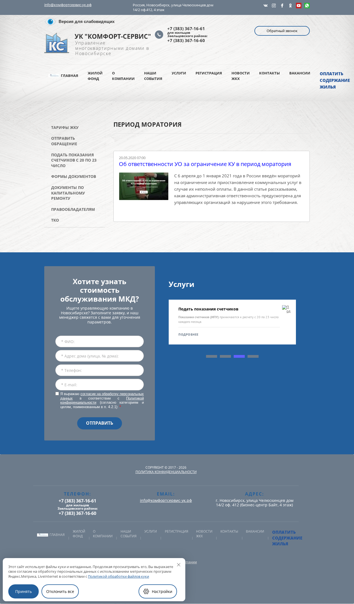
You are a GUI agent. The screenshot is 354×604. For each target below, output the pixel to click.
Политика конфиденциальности (166, 472)
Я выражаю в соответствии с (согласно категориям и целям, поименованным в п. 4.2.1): (102, 400)
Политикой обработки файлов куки (118, 576)
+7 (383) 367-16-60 (186, 40)
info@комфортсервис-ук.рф (68, 4)
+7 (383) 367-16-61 (186, 28)
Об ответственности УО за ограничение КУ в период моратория (205, 164)
